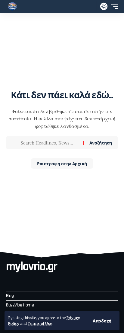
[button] (102, 320)
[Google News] (42, 280)
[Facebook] (10, 280)
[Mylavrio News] (12, 6)
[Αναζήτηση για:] (49, 142)
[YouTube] (32, 280)
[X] (21, 280)
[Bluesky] (53, 280)
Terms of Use (40, 323)
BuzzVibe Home (20, 305)
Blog (10, 296)
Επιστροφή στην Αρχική (62, 163)
